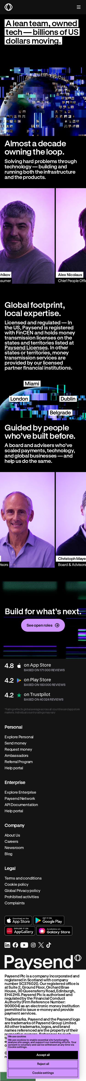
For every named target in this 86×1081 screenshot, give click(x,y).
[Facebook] (15, 945)
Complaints (15, 903)
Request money (18, 749)
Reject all (43, 1063)
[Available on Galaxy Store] (54, 930)
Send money (15, 743)
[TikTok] (48, 945)
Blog (8, 853)
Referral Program (19, 761)
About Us (12, 835)
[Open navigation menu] (76, 7)
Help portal (14, 768)
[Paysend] (8, 7)
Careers (11, 841)
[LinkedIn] (7, 945)
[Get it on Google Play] (48, 920)
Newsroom (14, 847)
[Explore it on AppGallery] (20, 930)
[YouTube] (24, 945)
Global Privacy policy (22, 890)
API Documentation (21, 804)
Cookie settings (43, 1072)
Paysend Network (20, 798)
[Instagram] (33, 945)
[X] (41, 945)
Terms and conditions (23, 878)
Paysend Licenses (26, 347)
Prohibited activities (22, 896)
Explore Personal (19, 737)
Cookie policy (16, 884)
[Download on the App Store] (18, 920)
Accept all (43, 1054)
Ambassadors (16, 755)
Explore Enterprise (20, 792)
